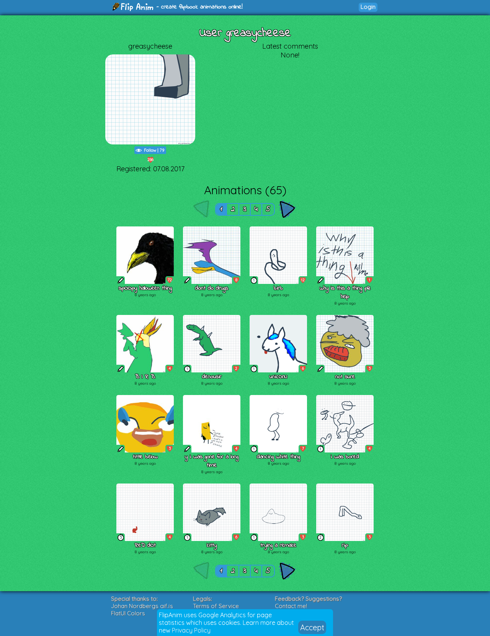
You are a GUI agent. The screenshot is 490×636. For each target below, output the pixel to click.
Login (368, 6)
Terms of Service (216, 606)
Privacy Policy (191, 630)
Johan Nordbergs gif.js (142, 606)
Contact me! (291, 606)
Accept (312, 627)
